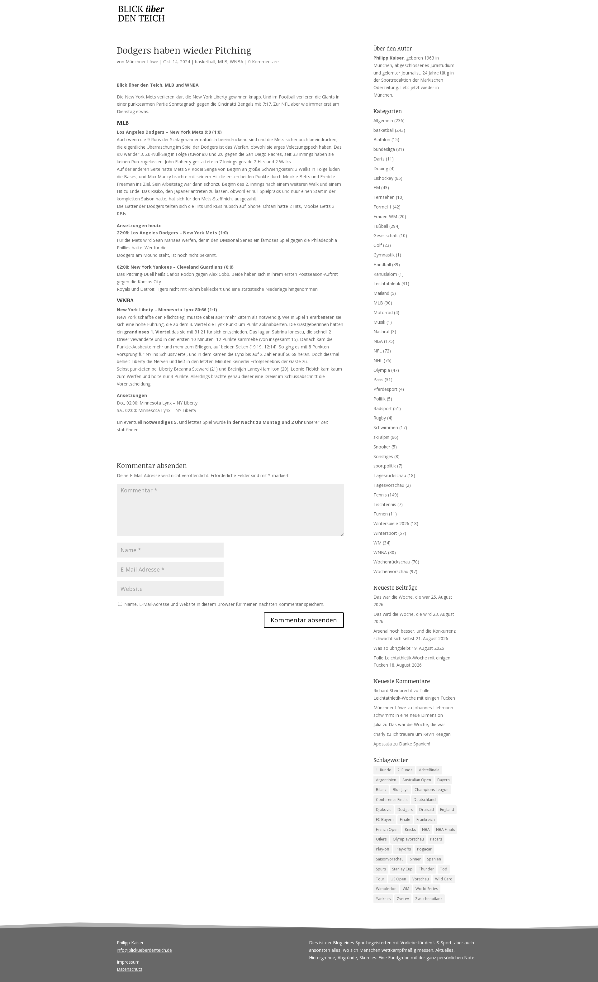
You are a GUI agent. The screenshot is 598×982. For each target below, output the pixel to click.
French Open (387, 829)
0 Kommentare (263, 62)
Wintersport (385, 533)
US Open (398, 879)
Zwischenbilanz (428, 898)
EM (376, 187)
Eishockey (383, 178)
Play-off (382, 849)
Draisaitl (426, 809)
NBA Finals (445, 829)
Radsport (382, 408)
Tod (443, 869)
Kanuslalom (385, 274)
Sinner (415, 859)
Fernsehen (384, 197)
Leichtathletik (386, 283)
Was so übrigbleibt (392, 648)
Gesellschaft (385, 235)
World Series (426, 888)
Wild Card (444, 879)
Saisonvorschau (390, 859)
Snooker (381, 447)
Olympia (381, 370)
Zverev (403, 898)
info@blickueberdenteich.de (144, 950)
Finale (405, 819)
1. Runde (383, 770)
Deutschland (425, 799)
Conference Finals (391, 799)
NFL (377, 351)
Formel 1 (382, 207)
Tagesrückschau (389, 475)
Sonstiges (383, 456)
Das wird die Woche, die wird (402, 614)
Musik (379, 322)
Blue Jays (400, 789)
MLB (222, 62)
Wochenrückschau (391, 562)
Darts (379, 159)
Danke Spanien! (414, 744)
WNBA (236, 62)
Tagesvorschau (388, 485)
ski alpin (381, 437)
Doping (380, 168)
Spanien (434, 859)
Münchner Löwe (142, 62)
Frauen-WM (385, 216)
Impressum (128, 962)
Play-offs (403, 849)
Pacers (436, 839)
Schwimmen (385, 427)
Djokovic (383, 809)
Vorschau (420, 879)
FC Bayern (385, 819)
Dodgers (405, 809)
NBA (378, 341)
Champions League (431, 789)
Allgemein (383, 120)
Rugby (379, 418)
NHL (377, 360)
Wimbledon (386, 888)
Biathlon (381, 139)
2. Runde (405, 770)
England (447, 809)
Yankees (383, 898)
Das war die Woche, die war (401, 597)
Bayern (443, 780)
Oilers (381, 839)
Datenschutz (129, 969)
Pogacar (424, 849)
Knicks (410, 829)
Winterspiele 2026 (391, 523)
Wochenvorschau (390, 571)
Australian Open (416, 780)
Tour (380, 879)
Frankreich (425, 819)
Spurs (381, 869)
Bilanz (381, 789)
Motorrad (383, 312)
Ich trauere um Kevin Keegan (421, 734)
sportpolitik (384, 466)
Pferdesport (385, 389)
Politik (379, 399)
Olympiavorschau (408, 839)
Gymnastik (384, 255)
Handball (382, 264)
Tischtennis (384, 504)
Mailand (381, 293)
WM (377, 543)
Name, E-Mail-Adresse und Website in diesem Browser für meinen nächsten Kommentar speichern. (224, 604)
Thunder (426, 869)
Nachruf (381, 331)
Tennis (380, 495)
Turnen (380, 514)
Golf (377, 245)
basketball (205, 62)
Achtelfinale (429, 770)
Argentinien (386, 780)
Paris (378, 379)
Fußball (380, 226)
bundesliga (384, 149)
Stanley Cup (402, 869)
